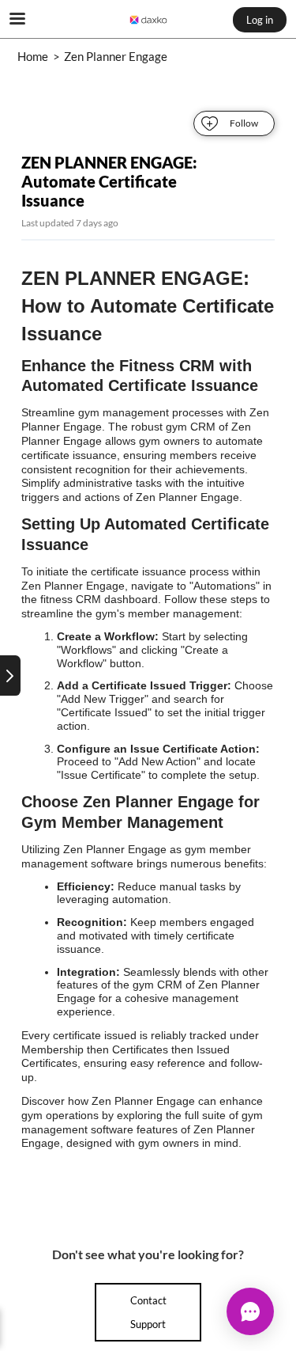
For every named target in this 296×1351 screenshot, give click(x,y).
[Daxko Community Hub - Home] (148, 19)
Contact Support (148, 1312)
